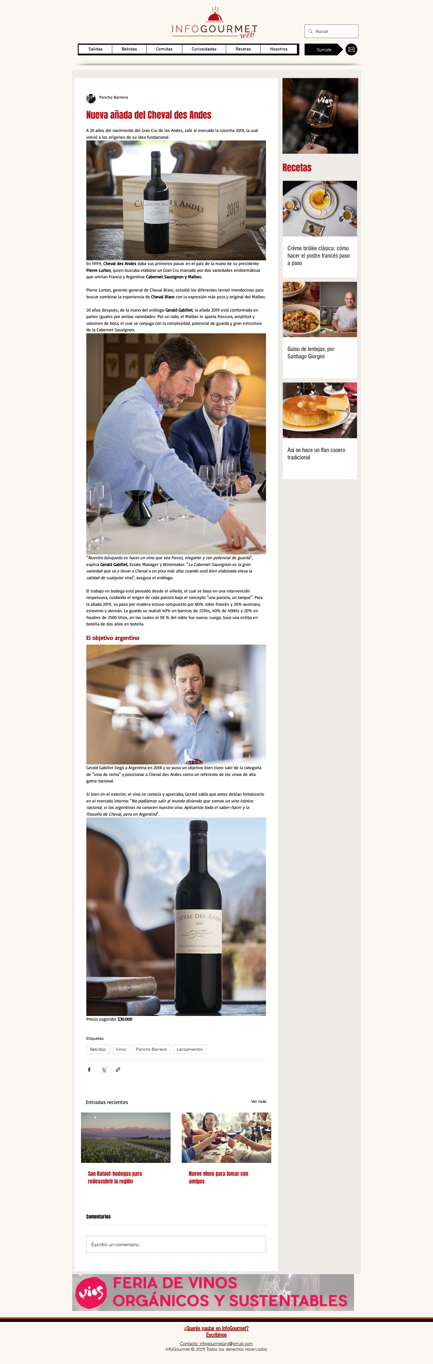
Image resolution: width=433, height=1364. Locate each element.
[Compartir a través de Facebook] (89, 1069)
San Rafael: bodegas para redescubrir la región (115, 1177)
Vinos (121, 1049)
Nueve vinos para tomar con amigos (218, 1177)
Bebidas (98, 1049)
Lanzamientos (190, 1049)
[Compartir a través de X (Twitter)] (103, 1069)
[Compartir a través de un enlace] (118, 1069)
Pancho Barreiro (151, 1049)
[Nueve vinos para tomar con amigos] (226, 1138)
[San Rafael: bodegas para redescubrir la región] (126, 1138)
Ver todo (259, 1101)
